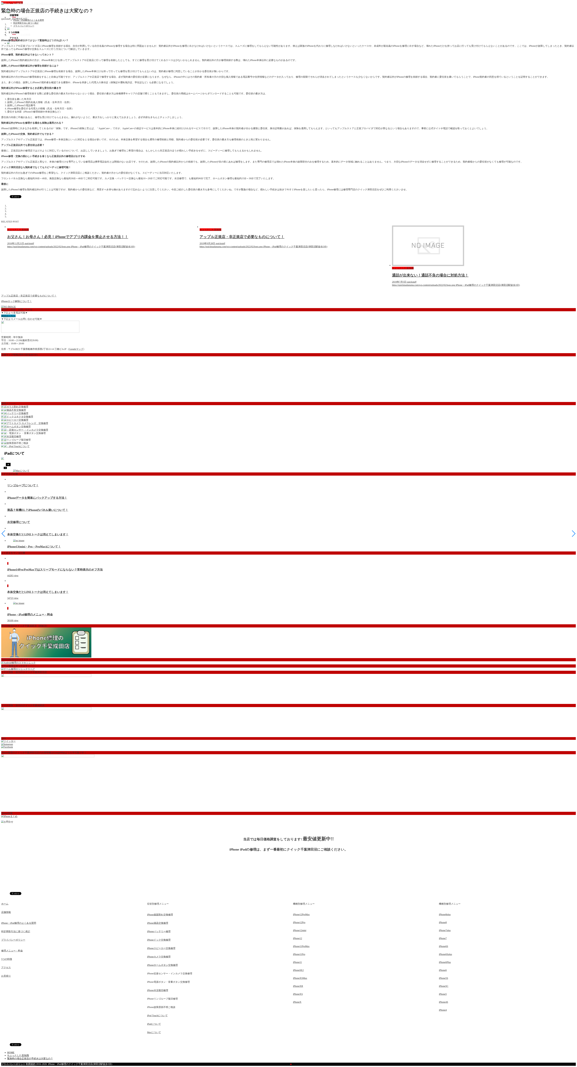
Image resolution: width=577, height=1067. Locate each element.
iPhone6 (443, 970)
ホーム (4, 904)
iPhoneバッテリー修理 (159, 931)
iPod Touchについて (157, 1015)
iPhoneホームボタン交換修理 (162, 965)
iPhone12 (297, 938)
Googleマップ (76, 349)
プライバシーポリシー (23, 26)
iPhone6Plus (445, 962)
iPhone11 (297, 962)
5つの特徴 (6, 959)
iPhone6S (443, 946)
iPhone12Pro (299, 922)
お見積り (6, 976)
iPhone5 (443, 994)
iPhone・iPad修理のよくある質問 (28, 20)
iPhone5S (443, 978)
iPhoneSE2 (298, 970)
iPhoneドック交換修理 (159, 940)
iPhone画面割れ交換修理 (160, 914)
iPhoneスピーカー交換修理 (161, 948)
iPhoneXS (298, 994)
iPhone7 (443, 938)
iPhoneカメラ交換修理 (159, 956)
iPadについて (154, 1024)
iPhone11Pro (299, 954)
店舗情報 (6, 912)
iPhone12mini (299, 930)
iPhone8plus (445, 914)
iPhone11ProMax (301, 946)
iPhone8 (443, 922)
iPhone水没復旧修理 (157, 990)
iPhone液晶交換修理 (157, 923)
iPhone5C (443, 986)
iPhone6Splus (445, 954)
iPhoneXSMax (300, 978)
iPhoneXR (298, 986)
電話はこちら (8, 316)
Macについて (154, 1032)
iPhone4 (443, 1010)
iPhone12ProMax (301, 914)
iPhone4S (443, 1002)
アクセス (6, 967)
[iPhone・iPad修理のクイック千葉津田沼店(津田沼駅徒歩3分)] (34, 3)
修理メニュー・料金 (12, 950)
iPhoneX (297, 1002)
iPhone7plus (445, 930)
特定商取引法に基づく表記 (25, 23)
